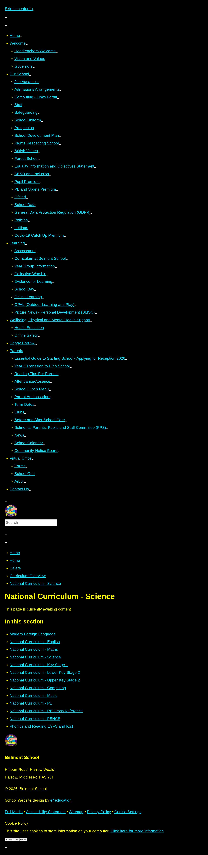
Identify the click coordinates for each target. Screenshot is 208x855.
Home (15, 553)
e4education (61, 800)
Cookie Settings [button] (127, 812)
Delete (15, 568)
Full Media (14, 812)
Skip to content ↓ (19, 8)
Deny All (23, 839)
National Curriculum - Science (35, 583)
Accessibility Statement (46, 812)
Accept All (9, 839)
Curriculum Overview (28, 576)
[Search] (6, 534)
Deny (16, 839)
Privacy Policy (99, 812)
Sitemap (76, 812)
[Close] (6, 542)
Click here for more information (137, 831)
